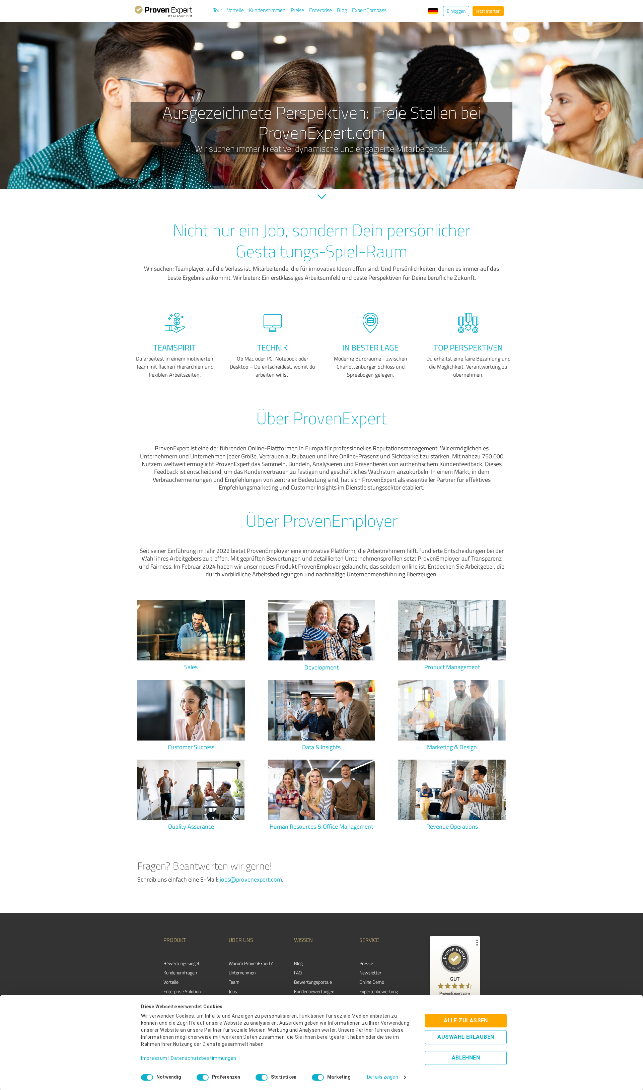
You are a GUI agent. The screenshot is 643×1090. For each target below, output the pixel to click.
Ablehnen (466, 1058)
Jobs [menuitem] (233, 991)
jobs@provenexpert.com (251, 879)
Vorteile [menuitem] (170, 982)
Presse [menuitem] (366, 963)
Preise (297, 10)
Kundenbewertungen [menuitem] (314, 991)
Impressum (154, 1058)
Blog (342, 10)
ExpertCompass (369, 10)
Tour (217, 10)
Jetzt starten (488, 11)
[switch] (203, 1077)
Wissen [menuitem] (303, 940)
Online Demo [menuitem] (371, 982)
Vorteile (235, 10)
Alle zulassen (466, 1021)
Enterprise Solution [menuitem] (182, 991)
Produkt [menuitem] (174, 940)
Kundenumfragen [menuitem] (180, 972)
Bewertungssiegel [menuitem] (181, 963)
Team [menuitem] (234, 982)
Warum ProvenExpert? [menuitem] (251, 963)
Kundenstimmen (267, 10)
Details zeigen (382, 1077)
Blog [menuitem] (298, 963)
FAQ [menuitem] (298, 972)
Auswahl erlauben (465, 1037)
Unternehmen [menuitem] (242, 972)
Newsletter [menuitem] (370, 972)
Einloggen (456, 11)
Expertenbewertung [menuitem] (378, 991)
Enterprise (320, 10)
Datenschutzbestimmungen (203, 1058)
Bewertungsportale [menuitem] (313, 982)
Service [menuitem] (369, 940)
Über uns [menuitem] (241, 940)
